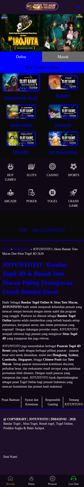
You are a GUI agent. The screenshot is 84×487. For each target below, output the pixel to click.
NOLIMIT (21, 152)
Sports (73, 175)
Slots (32, 175)
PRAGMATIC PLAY (21, 98)
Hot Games (10, 177)
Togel (52, 201)
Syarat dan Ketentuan (31, 402)
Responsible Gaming (52, 402)
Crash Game (73, 203)
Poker (31, 201)
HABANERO (21, 125)
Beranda (10, 484)
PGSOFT (63, 96)
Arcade (10, 201)
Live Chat (74, 484)
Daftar (21, 56)
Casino (52, 175)
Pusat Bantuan (10, 400)
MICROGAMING (63, 152)
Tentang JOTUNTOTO (74, 402)
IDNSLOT (63, 125)
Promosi (52, 484)
